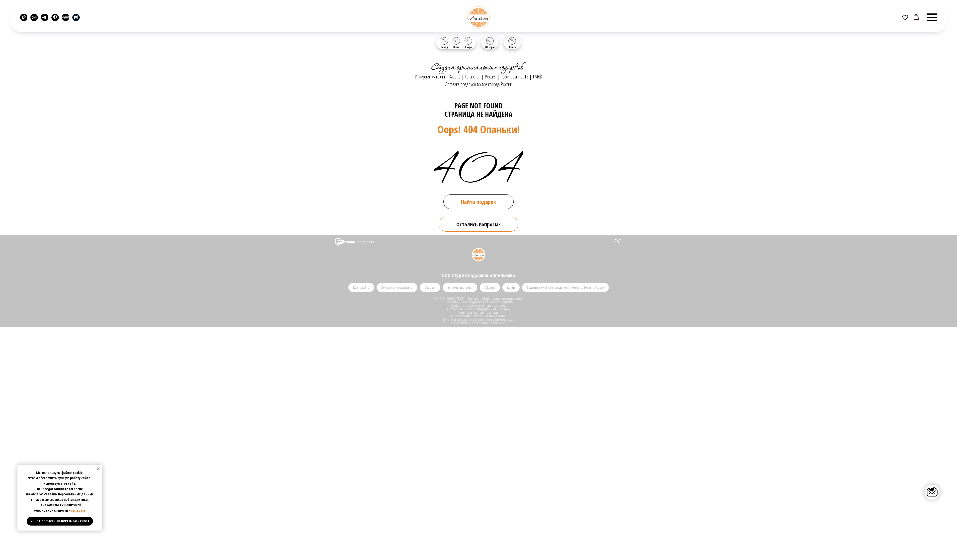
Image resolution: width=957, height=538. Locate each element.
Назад (444, 47)
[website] (23, 17)
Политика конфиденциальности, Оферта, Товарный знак (565, 287)
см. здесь (78, 510)
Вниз (456, 47)
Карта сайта (361, 287)
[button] (905, 17)
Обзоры (490, 47)
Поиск (512, 47)
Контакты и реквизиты (397, 287)
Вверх (468, 47)
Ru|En (511, 287)
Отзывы (430, 287)
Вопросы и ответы (460, 287)
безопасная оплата (358, 241)
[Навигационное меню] (932, 17)
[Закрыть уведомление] (98, 468)
